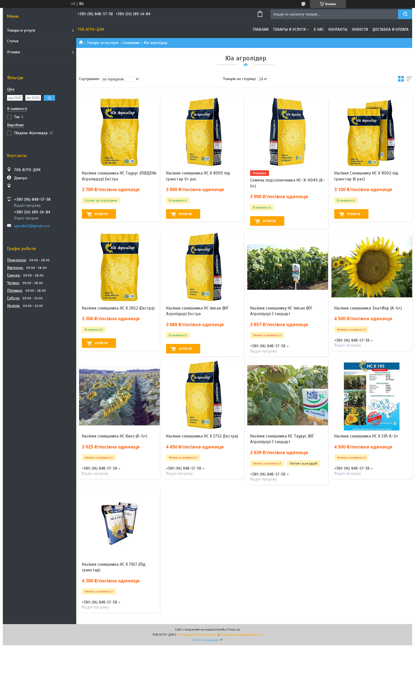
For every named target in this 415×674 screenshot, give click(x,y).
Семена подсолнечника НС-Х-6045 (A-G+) (287, 183)
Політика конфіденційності (241, 635)
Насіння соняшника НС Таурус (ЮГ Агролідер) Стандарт (282, 439)
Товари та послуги (102, 42)
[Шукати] (405, 14)
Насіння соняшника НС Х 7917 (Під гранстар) (114, 567)
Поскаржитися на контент (197, 635)
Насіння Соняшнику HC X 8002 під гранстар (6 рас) (366, 176)
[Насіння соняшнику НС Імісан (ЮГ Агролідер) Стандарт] (287, 267)
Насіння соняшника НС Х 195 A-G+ (366, 436)
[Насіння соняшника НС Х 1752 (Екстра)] (203, 395)
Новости (360, 29)
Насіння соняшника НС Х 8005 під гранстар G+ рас (198, 176)
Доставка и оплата (390, 29)
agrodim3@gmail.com (32, 226)
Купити (101, 214)
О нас (319, 29)
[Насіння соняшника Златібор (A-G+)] (371, 267)
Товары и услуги (21, 30)
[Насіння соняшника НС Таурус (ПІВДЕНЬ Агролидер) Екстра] (119, 132)
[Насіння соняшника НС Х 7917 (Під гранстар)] (119, 523)
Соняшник (131, 42)
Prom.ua (234, 629)
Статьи (12, 41)
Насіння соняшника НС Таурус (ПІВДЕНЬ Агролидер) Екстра (119, 176)
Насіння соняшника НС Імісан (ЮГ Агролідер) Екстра (197, 311)
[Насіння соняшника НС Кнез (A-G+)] (119, 395)
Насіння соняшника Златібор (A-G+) (368, 308)
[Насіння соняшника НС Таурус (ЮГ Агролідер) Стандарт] (287, 395)
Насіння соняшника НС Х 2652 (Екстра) (118, 308)
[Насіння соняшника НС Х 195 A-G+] (371, 395)
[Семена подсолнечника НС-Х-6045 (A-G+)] (287, 132)
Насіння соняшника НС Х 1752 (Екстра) (202, 436)
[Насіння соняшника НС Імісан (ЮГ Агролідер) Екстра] (203, 267)
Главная (260, 29)
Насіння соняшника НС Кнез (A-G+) (114, 436)
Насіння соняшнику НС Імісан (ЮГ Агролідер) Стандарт (281, 311)
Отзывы (13, 52)
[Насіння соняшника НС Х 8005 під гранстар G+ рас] (203, 132)
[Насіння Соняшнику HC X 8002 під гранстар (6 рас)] (371, 132)
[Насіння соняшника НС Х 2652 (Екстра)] (119, 267)
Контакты (337, 29)
